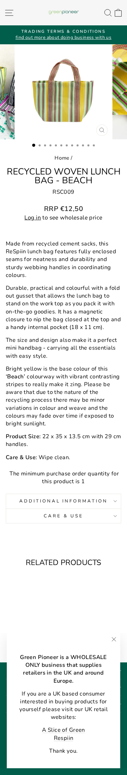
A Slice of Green (63, 730)
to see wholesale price (63, 217)
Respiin (63, 738)
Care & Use (63, 516)
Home (62, 158)
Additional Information (63, 501)
